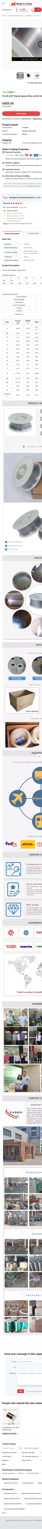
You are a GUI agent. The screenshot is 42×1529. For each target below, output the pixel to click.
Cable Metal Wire (27, 1483)
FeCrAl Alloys (6, 1456)
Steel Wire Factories (10, 1493)
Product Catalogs (32, 1448)
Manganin (5, 1460)
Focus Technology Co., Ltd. (27, 1520)
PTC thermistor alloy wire (30, 1456)
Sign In (5, 223)
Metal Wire (37, 16)
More (4, 1513)
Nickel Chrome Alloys (9, 1453)
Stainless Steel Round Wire (12, 1504)
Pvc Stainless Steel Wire (34, 1504)
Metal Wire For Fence (11, 1483)
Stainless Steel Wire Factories (31, 1493)
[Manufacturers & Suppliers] (21, 4)
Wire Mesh (29, 16)
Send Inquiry (21, 114)
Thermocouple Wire (28, 1453)
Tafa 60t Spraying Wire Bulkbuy (14, 1509)
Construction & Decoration (15, 16)
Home (4, 16)
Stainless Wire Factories (12, 1498)
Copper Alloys (26, 1460)
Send (20, 1391)
